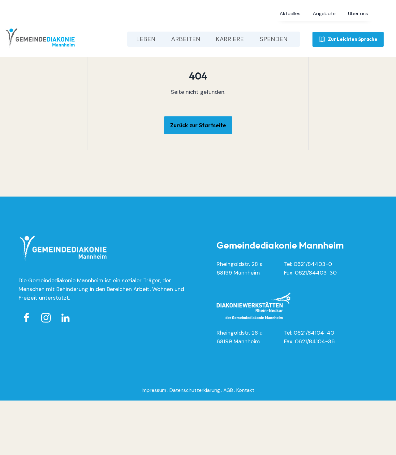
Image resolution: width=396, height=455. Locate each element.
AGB (228, 390)
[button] (290, 13)
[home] (40, 39)
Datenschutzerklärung (195, 390)
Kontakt (245, 390)
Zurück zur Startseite (198, 125)
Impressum (154, 390)
